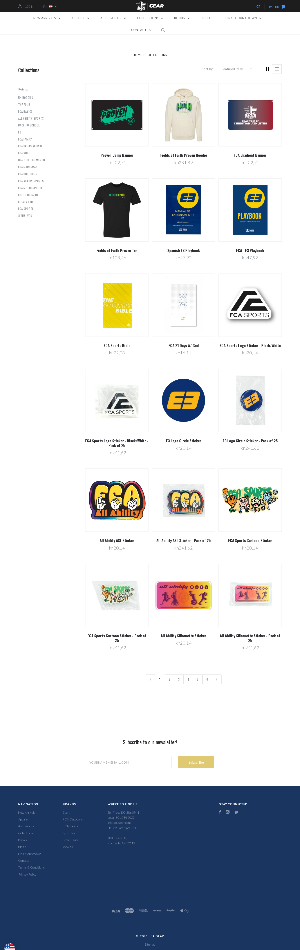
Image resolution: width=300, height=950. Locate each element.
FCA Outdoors (27, 174)
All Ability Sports (31, 118)
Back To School (29, 125)
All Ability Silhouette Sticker (183, 635)
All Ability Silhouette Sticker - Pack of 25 (250, 638)
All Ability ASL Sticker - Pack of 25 (183, 540)
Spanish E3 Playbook (183, 250)
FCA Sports (26, 208)
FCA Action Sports (31, 181)
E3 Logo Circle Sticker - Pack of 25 (250, 440)
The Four (24, 104)
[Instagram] (228, 812)
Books (180, 18)
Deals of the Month (31, 160)
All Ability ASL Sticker (117, 540)
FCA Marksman (28, 167)
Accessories (111, 18)
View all (68, 847)
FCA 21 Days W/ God (183, 345)
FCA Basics (25, 111)
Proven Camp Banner (117, 155)
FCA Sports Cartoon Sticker (250, 540)
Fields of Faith (28, 195)
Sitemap (150, 944)
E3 (19, 132)
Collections (148, 18)
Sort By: (208, 69)
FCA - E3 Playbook (250, 250)
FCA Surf (24, 153)
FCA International (30, 146)
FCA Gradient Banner (250, 155)
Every (66, 812)
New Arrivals (45, 18)
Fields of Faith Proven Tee (116, 250)
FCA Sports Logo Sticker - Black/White (250, 345)
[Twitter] (237, 812)
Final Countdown (242, 18)
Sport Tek (69, 833)
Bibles (207, 18)
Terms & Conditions (31, 867)
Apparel (79, 18)
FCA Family (25, 139)
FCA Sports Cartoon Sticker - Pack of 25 (116, 638)
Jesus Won (25, 215)
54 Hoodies (25, 97)
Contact (139, 30)
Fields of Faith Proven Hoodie (183, 155)
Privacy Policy (27, 874)
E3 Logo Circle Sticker (183, 440)
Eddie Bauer (71, 840)
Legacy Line (25, 202)
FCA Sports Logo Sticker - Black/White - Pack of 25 (116, 443)
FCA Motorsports (30, 188)
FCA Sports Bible (117, 345)
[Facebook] (220, 812)
